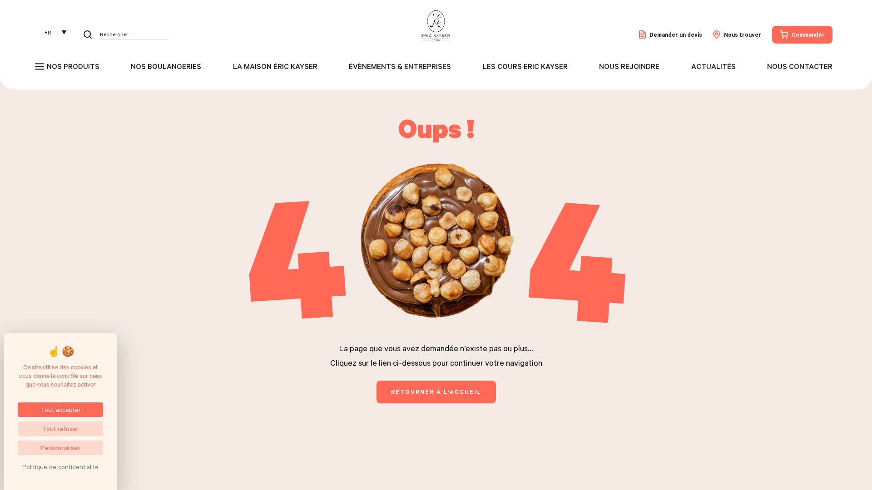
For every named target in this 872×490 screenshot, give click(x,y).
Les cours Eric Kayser (525, 66)
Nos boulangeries (166, 66)
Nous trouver (742, 34)
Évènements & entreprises (400, 66)
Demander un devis (675, 34)
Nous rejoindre (629, 66)
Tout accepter (60, 409)
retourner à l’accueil (436, 391)
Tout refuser (60, 428)
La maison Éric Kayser (275, 66)
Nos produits (73, 66)
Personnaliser (60, 447)
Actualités (713, 66)
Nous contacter (799, 66)
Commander (808, 34)
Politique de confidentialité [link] (60, 466)
